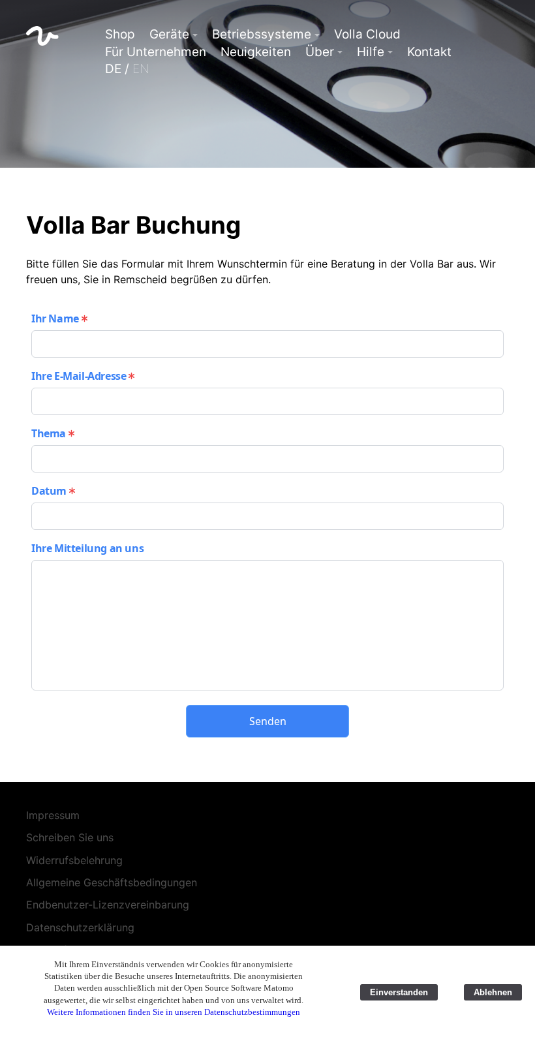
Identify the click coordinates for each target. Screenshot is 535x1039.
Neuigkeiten (256, 51)
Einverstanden (399, 992)
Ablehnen (493, 992)
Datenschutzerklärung (80, 927)
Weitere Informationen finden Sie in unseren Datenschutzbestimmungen (173, 1012)
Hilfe (370, 51)
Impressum (53, 815)
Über (319, 51)
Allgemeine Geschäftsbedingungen (111, 882)
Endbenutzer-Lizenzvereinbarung (107, 904)
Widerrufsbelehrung (74, 860)
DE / (127, 68)
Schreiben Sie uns (70, 837)
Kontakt (429, 51)
